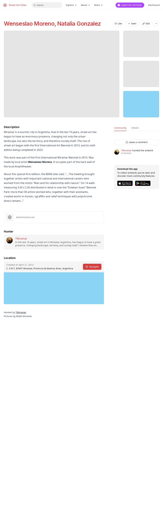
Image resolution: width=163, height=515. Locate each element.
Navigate (94, 266)
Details (135, 127)
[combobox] (47, 5)
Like (120, 23)
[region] (141, 104)
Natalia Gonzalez (79, 23)
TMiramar (21, 238)
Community (120, 127)
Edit (148, 23)
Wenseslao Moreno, (30, 23)
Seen (133, 23)
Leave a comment (138, 142)
